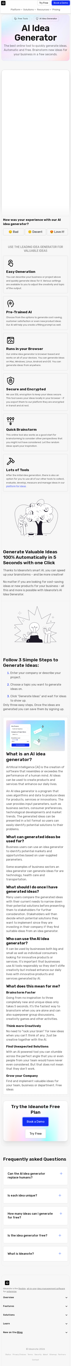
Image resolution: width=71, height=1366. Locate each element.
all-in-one (32, 1288)
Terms (30, 1354)
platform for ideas (16, 486)
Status (8, 1354)
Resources (43, 9)
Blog (20, 1332)
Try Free (43, 2)
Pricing (56, 9)
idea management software (51, 1288)
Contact (35, 1360)
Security (38, 1354)
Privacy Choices (19, 1354)
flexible (22, 1288)
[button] (16, 9)
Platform (15, 9)
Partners (62, 1354)
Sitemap (53, 1354)
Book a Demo (61, 2)
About (45, 1354)
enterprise (12, 1291)
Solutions (28, 9)
